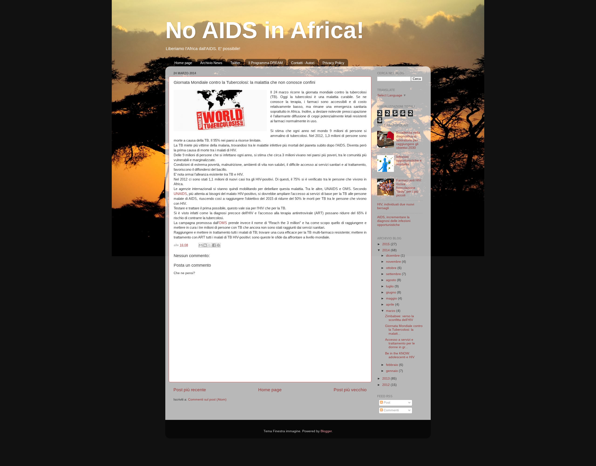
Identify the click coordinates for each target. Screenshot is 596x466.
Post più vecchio (350, 389)
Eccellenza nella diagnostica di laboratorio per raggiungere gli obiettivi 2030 (408, 140)
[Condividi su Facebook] (214, 245)
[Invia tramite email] (200, 245)
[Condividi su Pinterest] (218, 245)
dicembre (393, 255)
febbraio (392, 365)
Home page (183, 63)
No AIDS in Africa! (264, 30)
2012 (386, 385)
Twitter (235, 63)
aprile (390, 304)
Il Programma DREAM (265, 63)
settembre (394, 274)
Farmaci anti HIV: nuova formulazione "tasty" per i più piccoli (409, 188)
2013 (386, 378)
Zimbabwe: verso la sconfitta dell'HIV (399, 318)
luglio (390, 286)
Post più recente (189, 389)
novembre (394, 261)
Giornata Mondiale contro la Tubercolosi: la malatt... (404, 329)
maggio (392, 298)
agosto (391, 280)
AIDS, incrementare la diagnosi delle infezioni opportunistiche (393, 220)
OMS (223, 223)
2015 (386, 244)
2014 (386, 250)
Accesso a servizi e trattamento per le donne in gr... (400, 343)
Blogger (326, 431)
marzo (391, 311)
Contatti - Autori (302, 63)
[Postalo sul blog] (205, 245)
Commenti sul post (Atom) (207, 399)
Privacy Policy (333, 63)
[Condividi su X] (209, 245)
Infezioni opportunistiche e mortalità (409, 160)
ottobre (391, 268)
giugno (391, 292)
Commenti (391, 410)
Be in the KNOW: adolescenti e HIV (399, 355)
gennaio (392, 371)
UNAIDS (180, 194)
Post (386, 402)
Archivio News (211, 63)
